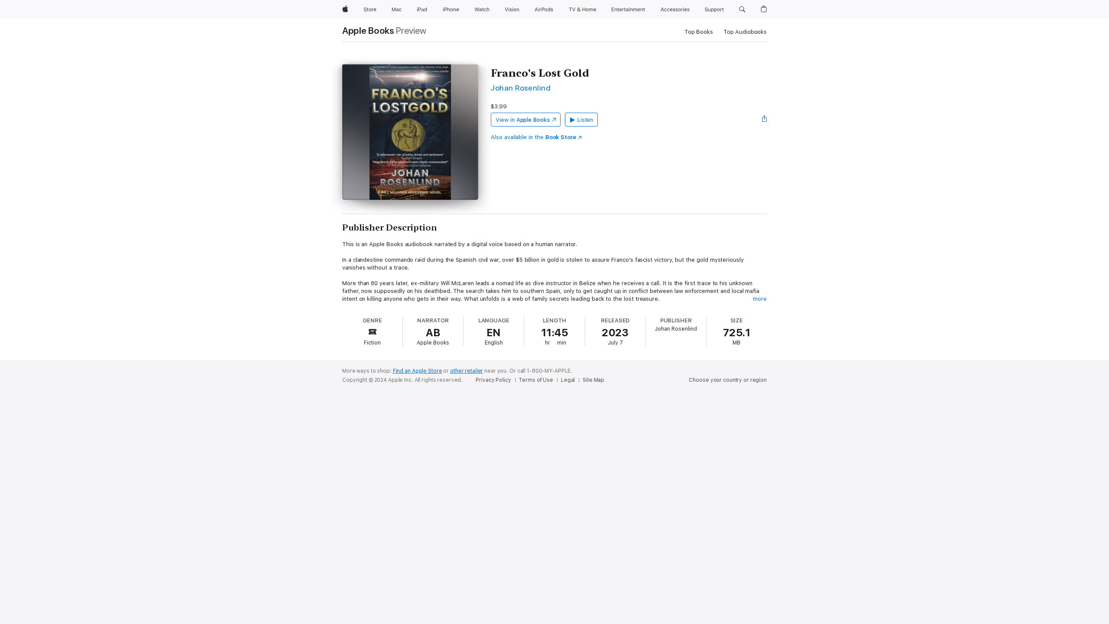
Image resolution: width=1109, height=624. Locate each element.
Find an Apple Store (417, 371)
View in (523, 120)
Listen (585, 120)
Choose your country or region (728, 380)
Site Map (593, 380)
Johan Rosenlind (521, 87)
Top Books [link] (698, 32)
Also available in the (533, 137)
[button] (742, 9)
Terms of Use (536, 380)
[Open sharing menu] (764, 119)
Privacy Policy (493, 380)
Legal (568, 380)
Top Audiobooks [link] (745, 32)
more (760, 299)
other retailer (466, 371)
